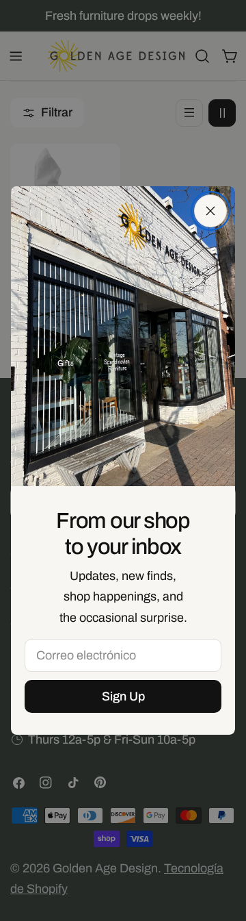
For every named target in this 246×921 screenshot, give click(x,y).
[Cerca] (210, 210)
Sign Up (123, 696)
